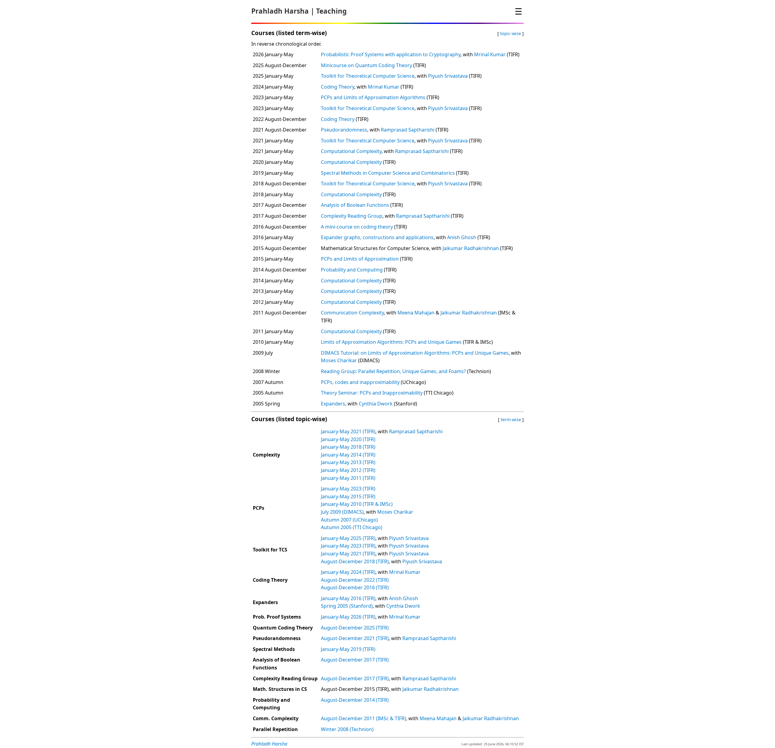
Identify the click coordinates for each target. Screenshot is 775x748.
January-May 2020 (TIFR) (348, 439)
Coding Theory (337, 86)
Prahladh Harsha (280, 11)
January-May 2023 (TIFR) (348, 488)
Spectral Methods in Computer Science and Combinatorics (388, 173)
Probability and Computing (352, 269)
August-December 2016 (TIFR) (355, 587)
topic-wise (510, 33)
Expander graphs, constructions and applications (377, 237)
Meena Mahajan (415, 312)
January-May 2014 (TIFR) (348, 454)
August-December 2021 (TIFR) (355, 638)
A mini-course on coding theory (357, 226)
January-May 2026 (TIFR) (348, 616)
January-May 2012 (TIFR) (348, 470)
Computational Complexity (351, 151)
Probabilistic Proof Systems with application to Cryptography (390, 54)
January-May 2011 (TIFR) (348, 478)
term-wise (511, 419)
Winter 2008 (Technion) (347, 729)
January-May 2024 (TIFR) (348, 572)
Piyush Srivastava (448, 76)
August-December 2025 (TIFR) (355, 627)
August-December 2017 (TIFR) (355, 659)
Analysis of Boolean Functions (355, 205)
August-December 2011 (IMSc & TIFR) (363, 718)
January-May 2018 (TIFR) (348, 447)
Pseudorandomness (344, 129)
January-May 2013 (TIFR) (348, 462)
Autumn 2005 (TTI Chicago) (351, 527)
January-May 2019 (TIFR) (348, 649)
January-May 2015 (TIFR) (348, 496)
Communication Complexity (352, 312)
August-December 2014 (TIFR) (355, 700)
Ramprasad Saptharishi (407, 129)
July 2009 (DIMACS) (342, 512)
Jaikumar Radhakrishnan (471, 248)
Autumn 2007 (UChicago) (349, 519)
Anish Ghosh (461, 237)
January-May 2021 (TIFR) (348, 431)
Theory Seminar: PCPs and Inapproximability (372, 392)
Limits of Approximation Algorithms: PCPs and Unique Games (391, 342)
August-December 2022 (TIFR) (355, 580)
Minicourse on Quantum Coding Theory (366, 65)
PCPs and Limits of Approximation (360, 258)
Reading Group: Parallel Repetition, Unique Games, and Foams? (393, 371)
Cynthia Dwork (376, 403)
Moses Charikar (339, 360)
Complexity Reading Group (351, 216)
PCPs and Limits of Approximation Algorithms (373, 97)
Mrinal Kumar (490, 54)
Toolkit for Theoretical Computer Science (367, 76)
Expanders (333, 403)
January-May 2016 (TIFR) (348, 598)
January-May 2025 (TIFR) (348, 538)
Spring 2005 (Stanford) (347, 606)
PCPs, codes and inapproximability (360, 382)
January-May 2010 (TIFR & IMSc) (357, 504)
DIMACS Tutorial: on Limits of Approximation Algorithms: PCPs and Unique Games (415, 353)
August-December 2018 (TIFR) (355, 561)
